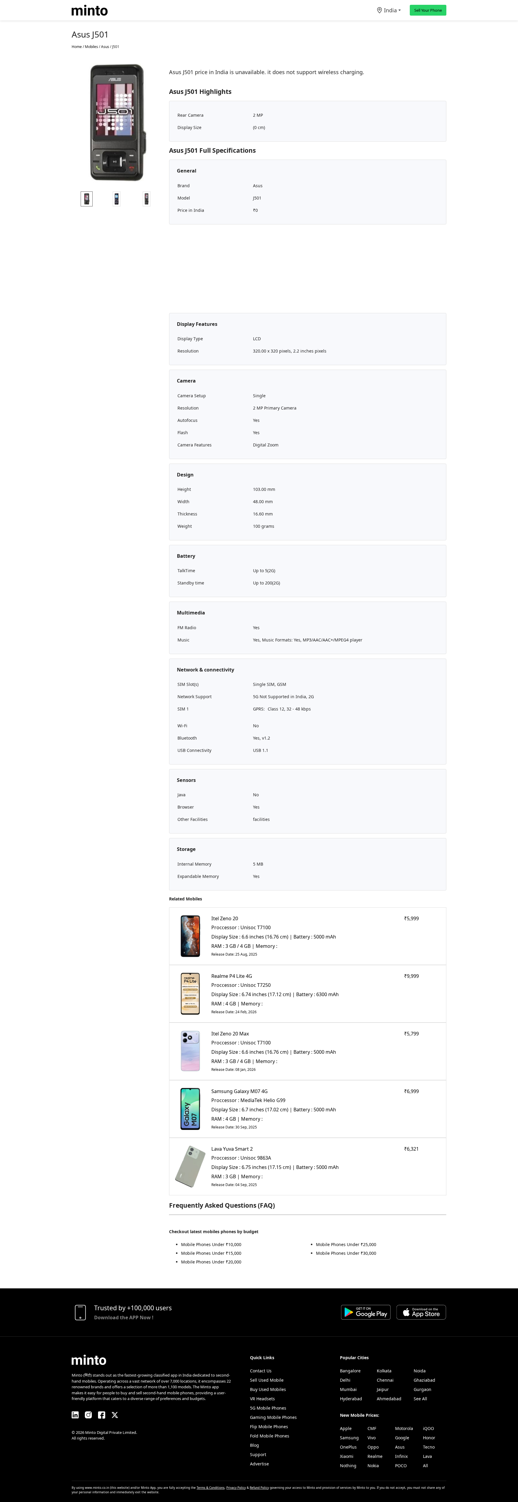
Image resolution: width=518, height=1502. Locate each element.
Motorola (404, 1428)
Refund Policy (259, 1487)
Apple (346, 1428)
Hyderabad (351, 1398)
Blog (254, 1445)
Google (402, 1437)
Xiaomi (346, 1456)
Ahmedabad (389, 1398)
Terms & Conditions (211, 1487)
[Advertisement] (307, 271)
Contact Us (261, 1371)
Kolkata (384, 1371)
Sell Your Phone (428, 10)
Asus (400, 1447)
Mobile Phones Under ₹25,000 (346, 1244)
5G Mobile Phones (268, 1408)
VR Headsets (262, 1398)
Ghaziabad (424, 1380)
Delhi (345, 1380)
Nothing (348, 1465)
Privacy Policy (236, 1487)
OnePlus (348, 1447)
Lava (427, 1456)
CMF (372, 1428)
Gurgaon (422, 1389)
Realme (375, 1456)
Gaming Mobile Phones (273, 1417)
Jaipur (383, 1389)
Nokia (373, 1465)
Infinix (401, 1456)
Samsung (349, 1437)
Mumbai (348, 1389)
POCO (401, 1465)
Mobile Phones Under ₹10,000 (211, 1244)
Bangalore (350, 1371)
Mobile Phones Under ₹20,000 (211, 1262)
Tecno (429, 1447)
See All (420, 1398)
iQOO (428, 1428)
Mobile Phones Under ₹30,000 (346, 1253)
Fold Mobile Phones (269, 1436)
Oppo (373, 1447)
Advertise (259, 1464)
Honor (429, 1437)
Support (258, 1454)
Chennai (385, 1380)
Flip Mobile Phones (269, 1426)
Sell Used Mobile (267, 1380)
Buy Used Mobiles (268, 1389)
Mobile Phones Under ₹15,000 (211, 1253)
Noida (420, 1371)
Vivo (372, 1437)
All (425, 1465)
